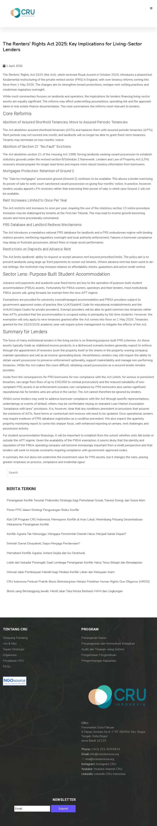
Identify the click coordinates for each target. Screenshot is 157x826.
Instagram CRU (106, 764)
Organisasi (10, 655)
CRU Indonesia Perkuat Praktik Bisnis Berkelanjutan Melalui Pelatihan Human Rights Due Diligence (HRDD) (78, 582)
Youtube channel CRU (108, 769)
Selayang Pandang (15, 638)
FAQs (7, 666)
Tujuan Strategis (13, 649)
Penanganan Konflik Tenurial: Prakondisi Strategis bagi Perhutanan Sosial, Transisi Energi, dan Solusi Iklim (76, 500)
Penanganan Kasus (93, 638)
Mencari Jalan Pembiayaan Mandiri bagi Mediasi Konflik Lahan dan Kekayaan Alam (60, 572)
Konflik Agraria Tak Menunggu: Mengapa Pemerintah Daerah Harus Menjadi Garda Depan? (66, 534)
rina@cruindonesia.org (99, 759)
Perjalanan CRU (13, 661)
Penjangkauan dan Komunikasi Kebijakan (108, 643)
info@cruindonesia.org (104, 754)
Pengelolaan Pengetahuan (98, 655)
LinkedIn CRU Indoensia (109, 774)
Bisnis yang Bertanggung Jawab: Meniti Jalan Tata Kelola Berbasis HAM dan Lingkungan (65, 591)
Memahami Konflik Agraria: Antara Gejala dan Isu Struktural (46, 553)
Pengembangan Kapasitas (98, 661)
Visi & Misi (10, 643)
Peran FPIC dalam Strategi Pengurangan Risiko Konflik (43, 510)
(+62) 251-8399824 (105, 749)
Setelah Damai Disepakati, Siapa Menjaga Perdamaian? (43, 543)
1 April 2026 (13, 66)
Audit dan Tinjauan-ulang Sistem (102, 649)
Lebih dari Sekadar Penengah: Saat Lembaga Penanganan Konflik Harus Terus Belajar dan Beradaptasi (74, 562)
